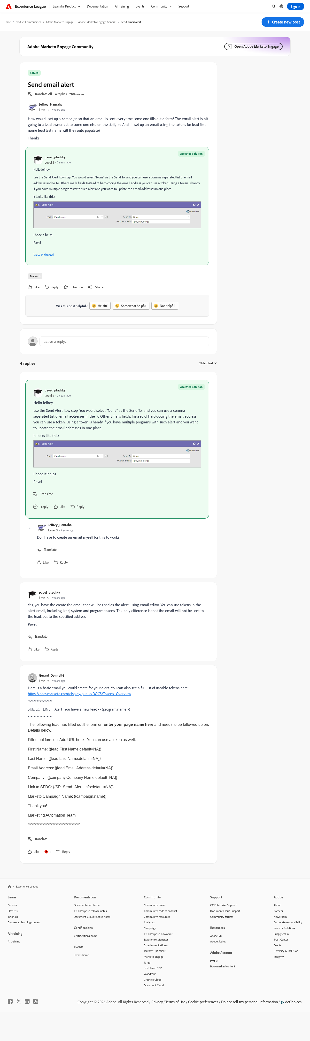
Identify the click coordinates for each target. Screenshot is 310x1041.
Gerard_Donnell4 (51, 675)
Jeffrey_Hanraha (50, 104)
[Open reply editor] (118, 341)
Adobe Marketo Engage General (97, 22)
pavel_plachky (55, 157)
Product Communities (28, 22)
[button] (283, 22)
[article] (117, 449)
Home (7, 22)
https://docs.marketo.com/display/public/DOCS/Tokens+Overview (79, 693)
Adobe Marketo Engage (60, 22)
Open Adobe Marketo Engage (256, 46)
